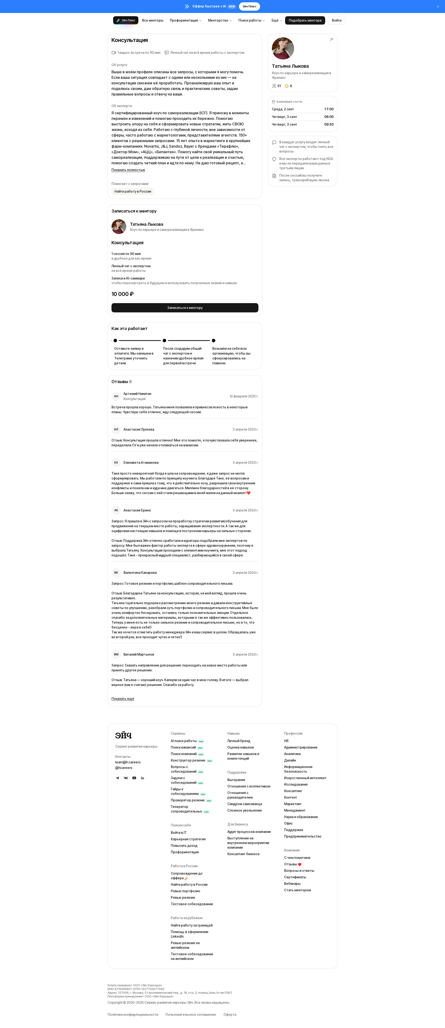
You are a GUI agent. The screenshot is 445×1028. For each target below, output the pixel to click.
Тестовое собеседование (192, 904)
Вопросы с (187, 769)
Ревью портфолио (185, 891)
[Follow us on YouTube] (134, 778)
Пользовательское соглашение (190, 1014)
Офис (288, 823)
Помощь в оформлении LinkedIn (189, 934)
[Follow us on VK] (126, 778)
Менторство (218, 20)
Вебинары (292, 883)
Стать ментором (297, 890)
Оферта (229, 1014)
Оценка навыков (240, 747)
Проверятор (191, 800)
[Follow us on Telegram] (117, 778)
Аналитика (292, 754)
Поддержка (293, 830)
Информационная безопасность (298, 769)
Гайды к (188, 791)
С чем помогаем (297, 858)
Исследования (296, 784)
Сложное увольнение (244, 810)
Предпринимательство (302, 836)
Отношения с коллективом (248, 786)
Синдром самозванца (244, 804)
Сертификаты (295, 877)
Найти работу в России (189, 884)
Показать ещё (122, 699)
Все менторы (152, 20)
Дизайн (290, 760)
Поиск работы (249, 20)
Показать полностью (128, 170)
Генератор (190, 809)
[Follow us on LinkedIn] (142, 778)
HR (286, 741)
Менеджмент (294, 810)
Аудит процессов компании (249, 832)
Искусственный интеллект (305, 778)
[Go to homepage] (139, 735)
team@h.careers (128, 762)
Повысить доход (184, 845)
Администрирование (301, 747)
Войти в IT (179, 832)
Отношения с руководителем (240, 795)
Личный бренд (238, 741)
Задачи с (187, 780)
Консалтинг (293, 791)
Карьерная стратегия (188, 839)
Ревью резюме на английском (185, 945)
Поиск (186, 747)
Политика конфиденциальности (133, 1014)
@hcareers (123, 768)
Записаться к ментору (185, 308)
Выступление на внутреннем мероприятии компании (248, 842)
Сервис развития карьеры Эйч (168, 1002)
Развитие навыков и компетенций (243, 756)
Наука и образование (301, 817)
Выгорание (236, 780)
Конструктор (191, 760)
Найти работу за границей (192, 925)
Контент (290, 797)
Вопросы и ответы (299, 871)
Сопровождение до (187, 875)
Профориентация (184, 20)
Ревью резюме (183, 897)
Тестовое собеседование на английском (192, 956)
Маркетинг (293, 804)
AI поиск (187, 741)
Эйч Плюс (249, 6)
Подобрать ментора (305, 20)
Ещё (275, 20)
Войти (336, 20)
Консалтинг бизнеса (243, 854)
